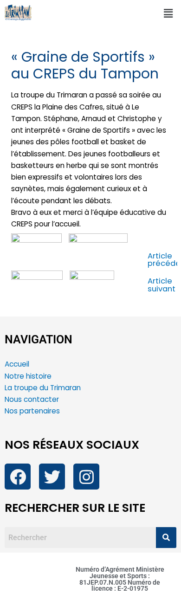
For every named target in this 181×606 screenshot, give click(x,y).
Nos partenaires (32, 411)
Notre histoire (28, 376)
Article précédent (163, 260)
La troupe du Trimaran (43, 388)
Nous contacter (33, 399)
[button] (168, 13)
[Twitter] (52, 477)
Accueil (17, 364)
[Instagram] (86, 477)
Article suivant (161, 285)
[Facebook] (18, 477)
